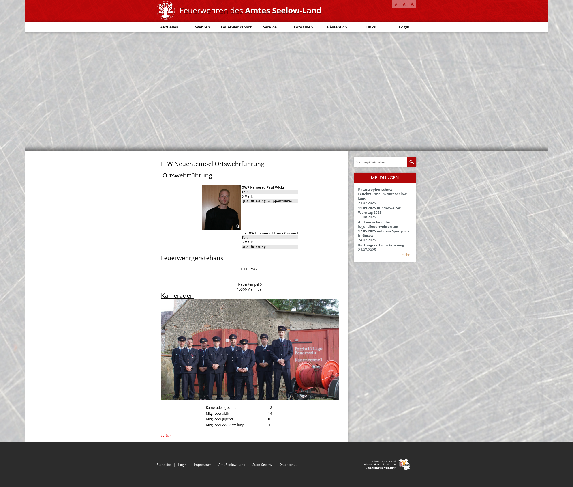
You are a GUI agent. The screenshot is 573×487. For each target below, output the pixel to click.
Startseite (164, 464)
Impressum (202, 464)
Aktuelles (169, 27)
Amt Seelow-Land (231, 464)
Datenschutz (288, 464)
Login (404, 27)
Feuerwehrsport (236, 27)
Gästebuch (337, 27)
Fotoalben (303, 27)
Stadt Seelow (262, 464)
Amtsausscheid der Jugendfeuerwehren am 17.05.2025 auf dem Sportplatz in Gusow (384, 229)
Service (270, 27)
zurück (166, 435)
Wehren (202, 27)
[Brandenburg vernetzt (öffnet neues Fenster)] (386, 468)
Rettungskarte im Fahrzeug (381, 245)
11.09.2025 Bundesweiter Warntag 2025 (379, 210)
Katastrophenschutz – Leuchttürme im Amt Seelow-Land (383, 193)
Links (371, 27)
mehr (405, 254)
